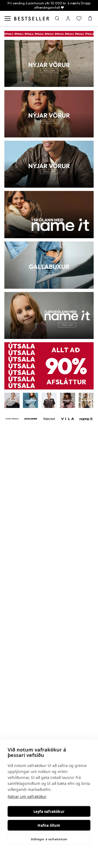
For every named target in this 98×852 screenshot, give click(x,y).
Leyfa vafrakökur (49, 811)
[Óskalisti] (79, 18)
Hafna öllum (49, 825)
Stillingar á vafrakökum (49, 839)
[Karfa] (90, 18)
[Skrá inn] (68, 18)
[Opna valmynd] (7, 18)
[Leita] (57, 18)
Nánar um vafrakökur (27, 796)
